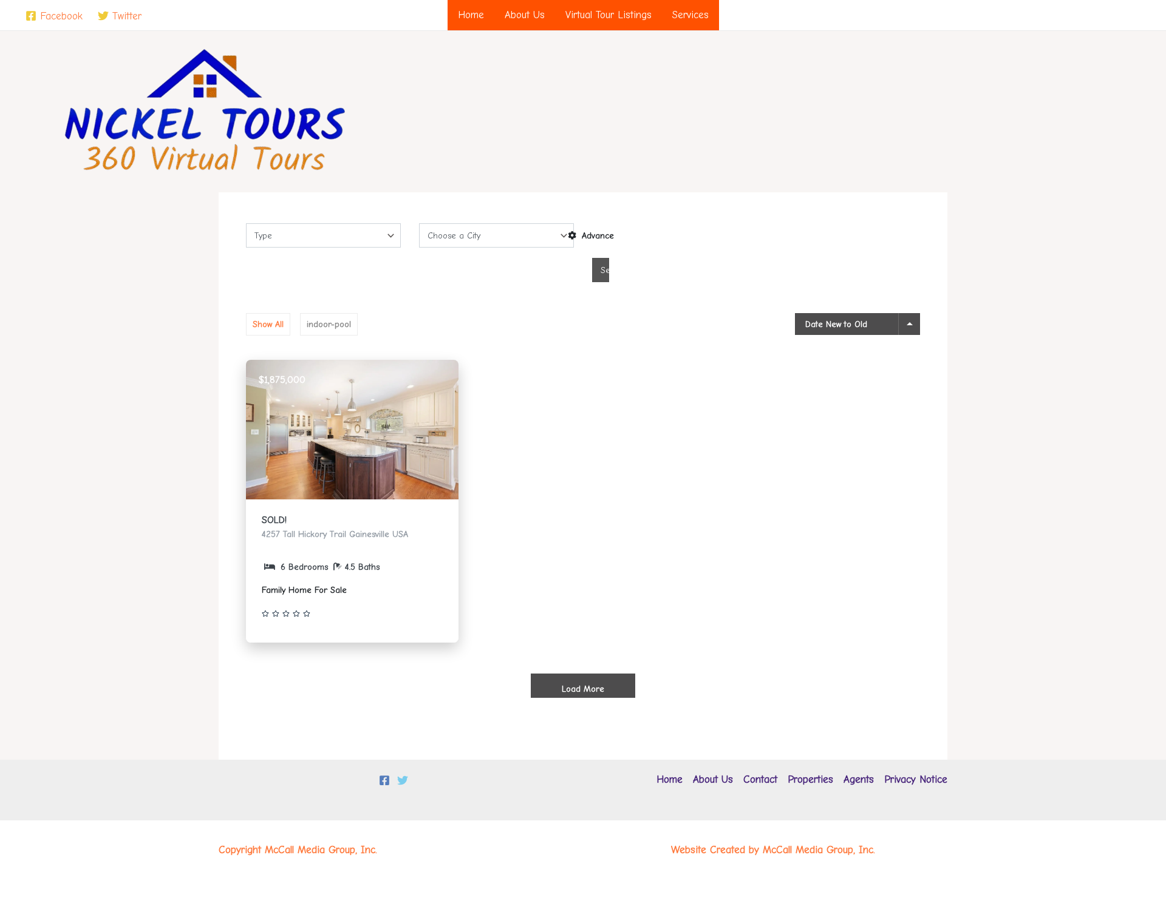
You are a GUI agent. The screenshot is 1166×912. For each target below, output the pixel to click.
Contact (760, 779)
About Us (525, 15)
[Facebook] (384, 780)
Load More (583, 689)
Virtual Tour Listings (608, 15)
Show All (268, 324)
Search (605, 270)
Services (690, 15)
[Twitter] (402, 780)
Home (471, 15)
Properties (810, 779)
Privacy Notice (915, 779)
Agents (859, 779)
